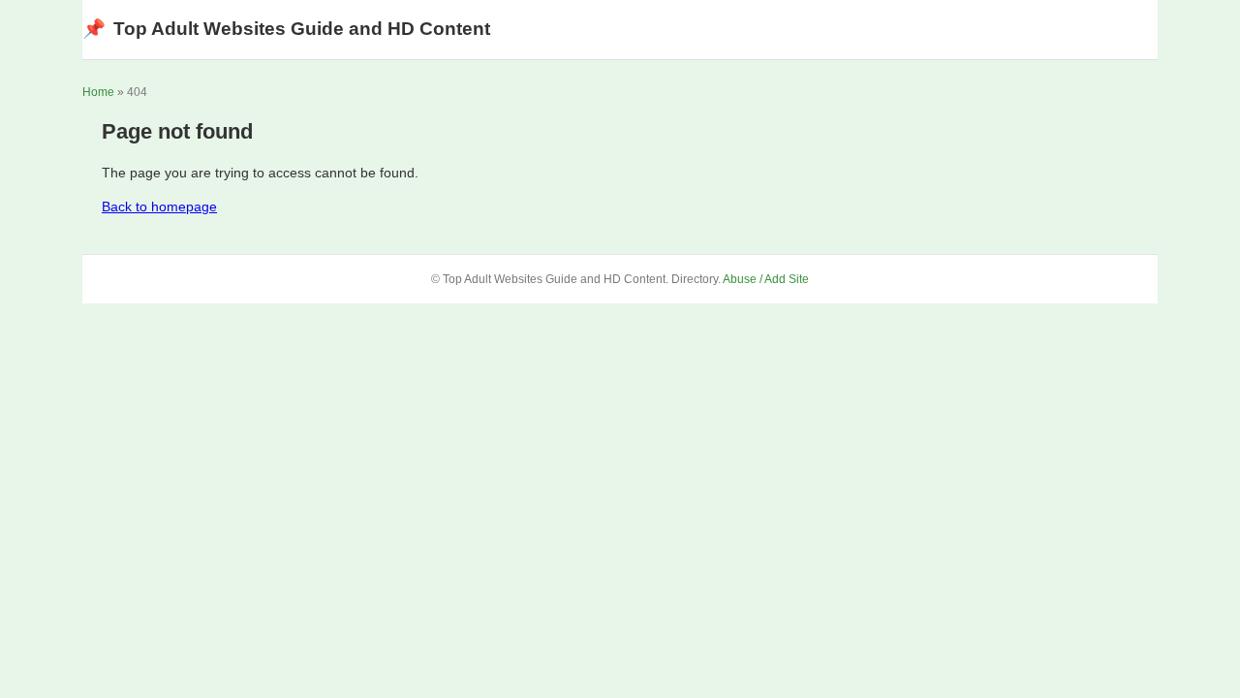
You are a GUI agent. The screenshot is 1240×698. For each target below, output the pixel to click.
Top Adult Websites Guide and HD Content (286, 28)
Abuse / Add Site (766, 279)
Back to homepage (159, 206)
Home (98, 92)
